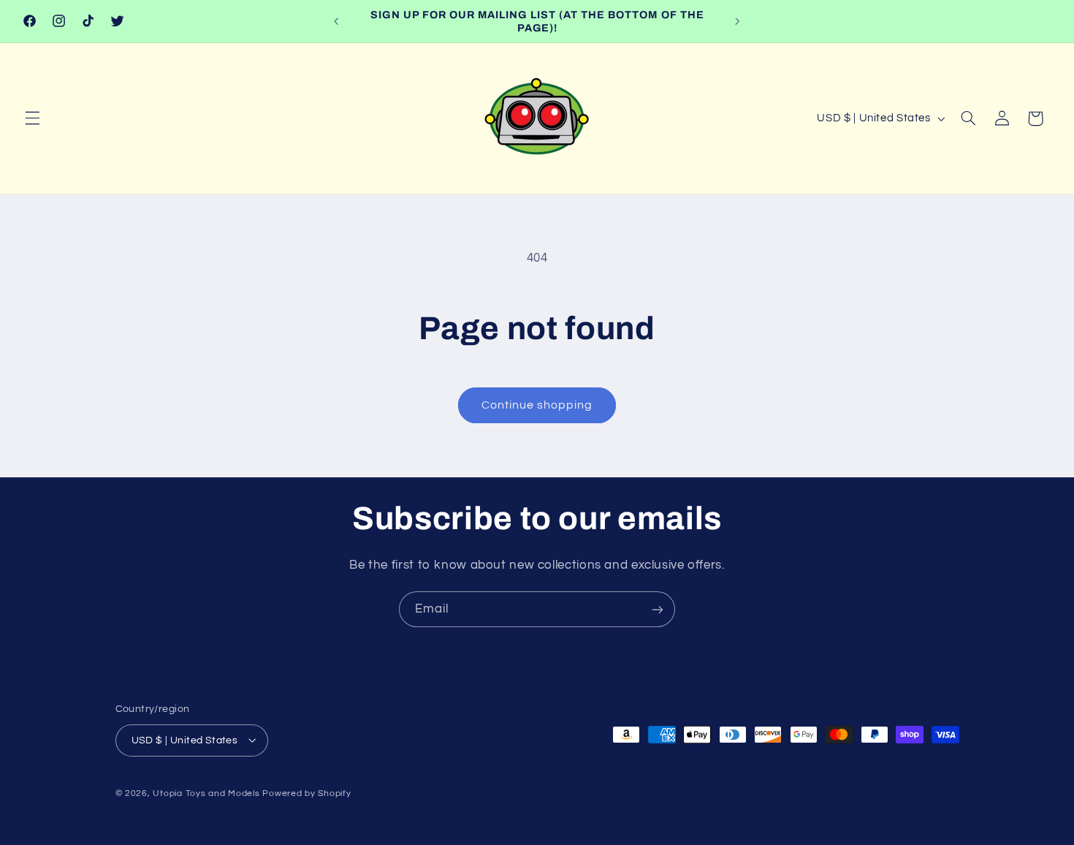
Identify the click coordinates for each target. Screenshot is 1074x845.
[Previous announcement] (337, 21)
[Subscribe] (657, 609)
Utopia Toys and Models (206, 793)
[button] (32, 118)
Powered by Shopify (306, 793)
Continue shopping (537, 405)
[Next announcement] (737, 21)
